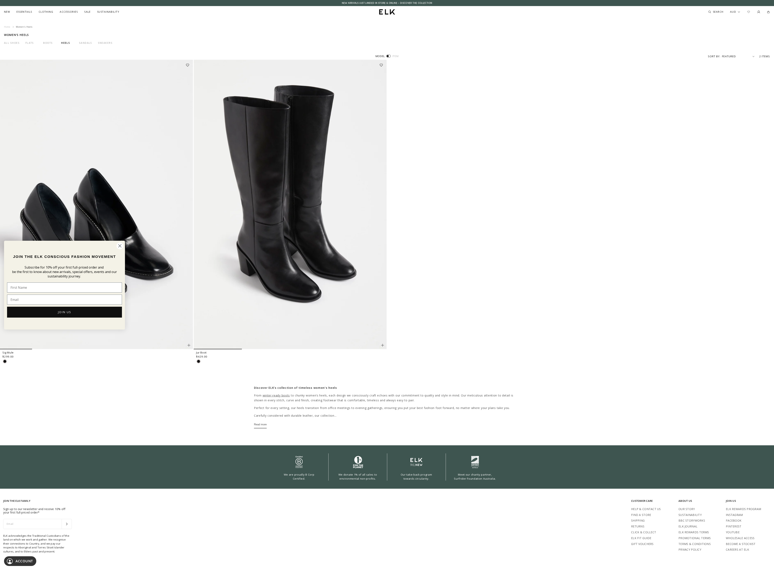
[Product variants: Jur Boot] (382, 345)
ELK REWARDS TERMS (693, 532)
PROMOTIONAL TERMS (694, 538)
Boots (48, 43)
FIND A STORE (641, 515)
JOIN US (64, 312)
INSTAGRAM (734, 515)
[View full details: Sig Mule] (96, 204)
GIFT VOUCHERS (642, 544)
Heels (65, 43)
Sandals (85, 43)
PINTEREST (734, 526)
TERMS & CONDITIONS (694, 544)
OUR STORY (686, 509)
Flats (29, 43)
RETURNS (637, 526)
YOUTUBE (733, 532)
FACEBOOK (733, 520)
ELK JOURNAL (687, 526)
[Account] (758, 12)
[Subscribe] (67, 524)
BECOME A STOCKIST (741, 544)
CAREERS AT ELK (737, 549)
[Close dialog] (119, 245)
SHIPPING (638, 520)
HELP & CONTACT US (646, 509)
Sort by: (714, 56)
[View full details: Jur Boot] (290, 204)
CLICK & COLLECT (643, 532)
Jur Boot (201, 352)
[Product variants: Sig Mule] (188, 345)
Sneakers (105, 43)
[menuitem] (7, 11)
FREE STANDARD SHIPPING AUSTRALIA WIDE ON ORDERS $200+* (387, 3)
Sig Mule (8, 352)
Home (7, 26)
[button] (188, 63)
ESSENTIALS (24, 11)
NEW (7, 11)
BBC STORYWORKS (691, 520)
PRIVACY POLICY (689, 549)
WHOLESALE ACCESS (740, 538)
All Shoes (12, 43)
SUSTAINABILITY (690, 515)
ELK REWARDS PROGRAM (743, 509)
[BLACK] (4, 361)
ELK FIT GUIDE (641, 538)
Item (395, 56)
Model (380, 56)
